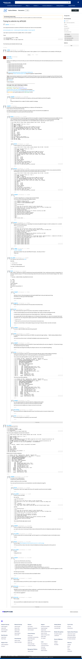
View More (37, 422)
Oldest (29, 54)
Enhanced (11, 80)
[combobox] (41, 2)
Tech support (43, 638)
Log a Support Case (10, 86)
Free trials (69, 626)
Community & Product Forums (14, 5)
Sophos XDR (3, 628)
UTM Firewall (17, 631)
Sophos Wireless (69, 40)
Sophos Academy (44, 650)
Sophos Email (3, 637)
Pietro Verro (16, 578)
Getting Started (59, 5)
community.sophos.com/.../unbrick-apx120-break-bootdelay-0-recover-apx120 (19, 30)
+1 (65, 22)
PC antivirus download (71, 638)
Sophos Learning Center (45, 634)
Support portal (43, 629)
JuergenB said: (14, 262)
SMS (33, 90)
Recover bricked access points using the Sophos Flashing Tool (20, 72)
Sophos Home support (71, 633)
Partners (35, 5)
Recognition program (58, 633)
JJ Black (8, 50)
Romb (11, 271)
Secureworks (69, 651)
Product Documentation (20, 90)
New (76, 10)
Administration (68, 36)
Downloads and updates (45, 626)
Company (69, 644)
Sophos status (43, 636)
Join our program (31, 629)
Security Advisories (23, 88)
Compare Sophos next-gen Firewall (13, 89)
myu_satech (13, 257)
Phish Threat (3, 638)
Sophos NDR (17, 634)
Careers (68, 649)
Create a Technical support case (19, 73)
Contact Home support (71, 635)
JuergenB (21, 50)
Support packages (44, 628)
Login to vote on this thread (66, 20)
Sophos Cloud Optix (18, 642)
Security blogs (43, 648)
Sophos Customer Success (45, 631)
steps (25, 259)
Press (68, 647)
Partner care (30, 642)
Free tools (3, 646)
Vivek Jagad (9, 56)
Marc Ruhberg (16, 409)
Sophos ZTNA (17, 628)
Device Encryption (4, 629)
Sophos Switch (17, 629)
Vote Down (8, 94)
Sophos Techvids (28, 90)
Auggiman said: (18, 319)
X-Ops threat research (45, 645)
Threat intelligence (44, 643)
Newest (37, 54)
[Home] (8, 3)
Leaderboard (56, 635)
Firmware (68, 34)
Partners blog (30, 635)
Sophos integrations (4, 644)
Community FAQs (57, 628)
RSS (71, 45)
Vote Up (7, 94)
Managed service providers (32, 628)
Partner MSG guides (31, 638)
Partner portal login (31, 643)
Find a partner (30, 626)
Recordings (56, 644)
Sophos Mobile (4, 631)
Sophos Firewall (17, 626)
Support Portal (71, 5)
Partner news (30, 640)
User (78, 2)
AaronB (7, 24)
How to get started (57, 626)
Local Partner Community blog (33, 637)
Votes (33, 54)
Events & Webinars (47, 5)
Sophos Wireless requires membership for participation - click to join (41, 657)
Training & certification (31, 645)
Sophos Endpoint (4, 626)
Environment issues (69, 38)
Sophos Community (11, 90)
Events (68, 646)
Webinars (56, 641)
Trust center (43, 647)
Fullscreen (60, 39)
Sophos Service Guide (19, 86)
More (27, 10)
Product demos (70, 628)
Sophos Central (17, 640)
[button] (69, 2)
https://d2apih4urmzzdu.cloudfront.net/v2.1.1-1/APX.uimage (32, 543)
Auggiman (16, 303)
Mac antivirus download (71, 637)
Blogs (27, 5)
